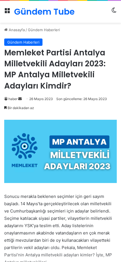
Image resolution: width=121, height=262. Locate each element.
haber (12, 99)
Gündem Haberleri (44, 30)
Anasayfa (16, 30)
